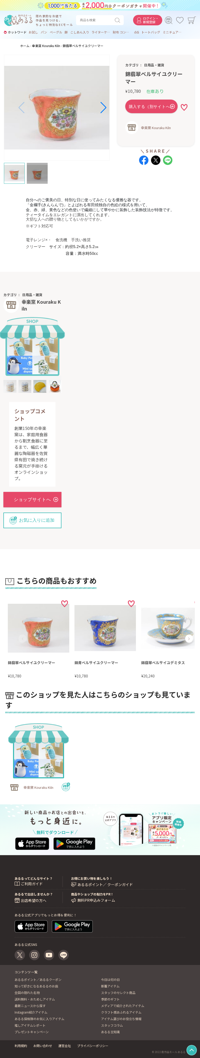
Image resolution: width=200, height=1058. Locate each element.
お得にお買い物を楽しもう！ (92, 878)
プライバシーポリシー (92, 1045)
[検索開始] (118, 20)
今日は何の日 (110, 979)
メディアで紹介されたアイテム (122, 1005)
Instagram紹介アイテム (31, 1012)
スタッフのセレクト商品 (118, 992)
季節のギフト (110, 999)
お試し (33, 32)
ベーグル (56, 32)
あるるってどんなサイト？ (34, 878)
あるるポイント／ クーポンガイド (105, 884)
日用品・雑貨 (154, 64)
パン (44, 32)
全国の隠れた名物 (27, 992)
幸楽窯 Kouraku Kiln (156, 127)
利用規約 (21, 1045)
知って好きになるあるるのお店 (36, 986)
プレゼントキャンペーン (32, 1032)
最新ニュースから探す (30, 1005)
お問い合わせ (42, 1045)
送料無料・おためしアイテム (35, 999)
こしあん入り (79, 32)
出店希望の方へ (33, 900)
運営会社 (64, 1045)
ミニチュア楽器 (172, 32)
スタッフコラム (112, 1025)
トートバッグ (150, 32)
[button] (21, 107)
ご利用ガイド (32, 883)
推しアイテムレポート (30, 1025)
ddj (136, 32)
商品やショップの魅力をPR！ (92, 894)
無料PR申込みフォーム (96, 900)
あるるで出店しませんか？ (34, 894)
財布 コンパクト (122, 32)
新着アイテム (110, 986)
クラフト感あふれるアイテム (121, 1012)
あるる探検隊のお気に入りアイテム (39, 1018)
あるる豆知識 (110, 1032)
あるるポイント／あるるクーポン (38, 979)
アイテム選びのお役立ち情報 (121, 1018)
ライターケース (100, 32)
